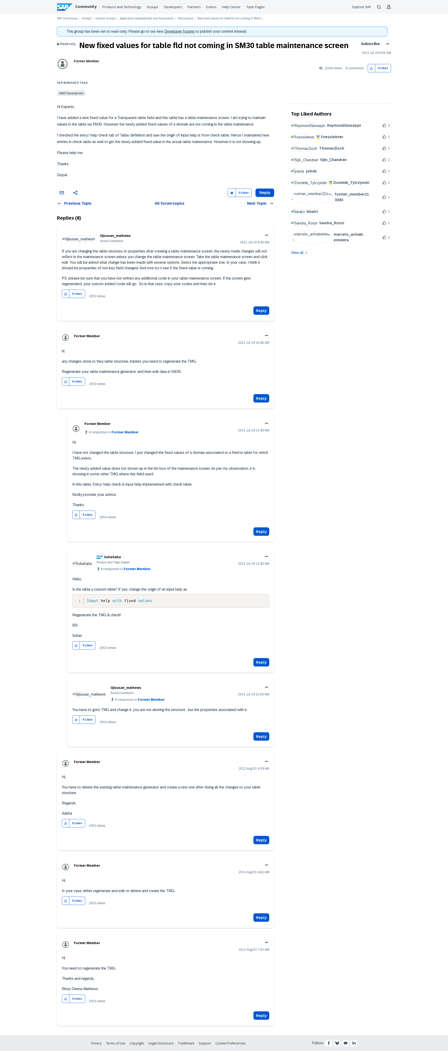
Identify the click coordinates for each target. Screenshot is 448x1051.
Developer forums (179, 31)
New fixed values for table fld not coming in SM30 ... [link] (230, 18)
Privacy (96, 1043)
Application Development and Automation (147, 18)
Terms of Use (115, 1043)
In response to (114, 432)
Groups (152, 7)
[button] (371, 68)
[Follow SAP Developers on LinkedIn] (354, 1043)
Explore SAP (361, 7)
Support (205, 1043)
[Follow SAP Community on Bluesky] (337, 1043)
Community (86, 7)
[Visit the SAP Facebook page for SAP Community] (329, 1043)
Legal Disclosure (161, 1043)
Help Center (231, 7)
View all (297, 253)
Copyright (137, 1043)
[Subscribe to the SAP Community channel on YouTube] (345, 1043)
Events (211, 7)
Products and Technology (121, 7)
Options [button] (386, 44)
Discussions (185, 18)
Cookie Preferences (230, 1043)
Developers (173, 7)
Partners (194, 7)
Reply (261, 311)
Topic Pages (255, 7)
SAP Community (67, 18)
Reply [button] (264, 193)
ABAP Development (71, 93)
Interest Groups (105, 18)
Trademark (186, 1043)
